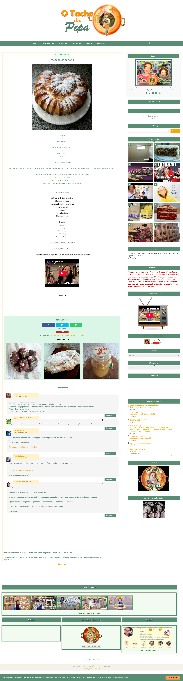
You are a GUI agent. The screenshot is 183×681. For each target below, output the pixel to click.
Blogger (97, 659)
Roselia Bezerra (20, 395)
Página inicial (62, 564)
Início (35, 43)
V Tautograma (135, 451)
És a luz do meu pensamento (140, 407)
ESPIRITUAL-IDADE (137, 449)
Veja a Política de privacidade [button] (118, 677)
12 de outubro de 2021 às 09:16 (20, 396)
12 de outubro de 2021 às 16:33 (20, 432)
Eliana (16, 482)
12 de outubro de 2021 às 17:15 (20, 457)
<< (3, 564)
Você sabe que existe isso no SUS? (142, 414)
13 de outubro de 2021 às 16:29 (25, 481)
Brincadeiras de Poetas (139, 436)
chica (16, 418)
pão (82, 335)
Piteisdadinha (135, 425)
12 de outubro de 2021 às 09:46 (24, 417)
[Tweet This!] (62, 325)
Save (63, 331)
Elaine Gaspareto (94, 668)
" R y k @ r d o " (20, 431)
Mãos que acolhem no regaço (21, 470)
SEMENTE (134, 445)
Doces (53, 335)
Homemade (75, 335)
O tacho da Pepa (136, 412)
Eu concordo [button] (173, 677)
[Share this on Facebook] (48, 325)
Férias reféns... (135, 421)
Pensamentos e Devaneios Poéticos (23, 447)
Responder (110, 416)
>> (121, 564)
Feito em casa (63, 335)
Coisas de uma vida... (138, 419)
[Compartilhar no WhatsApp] (76, 325)
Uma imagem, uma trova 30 (140, 438)
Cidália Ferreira (21, 456)
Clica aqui (52, 243)
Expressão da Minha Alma (140, 443)
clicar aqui (58, 177)
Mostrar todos (175, 456)
